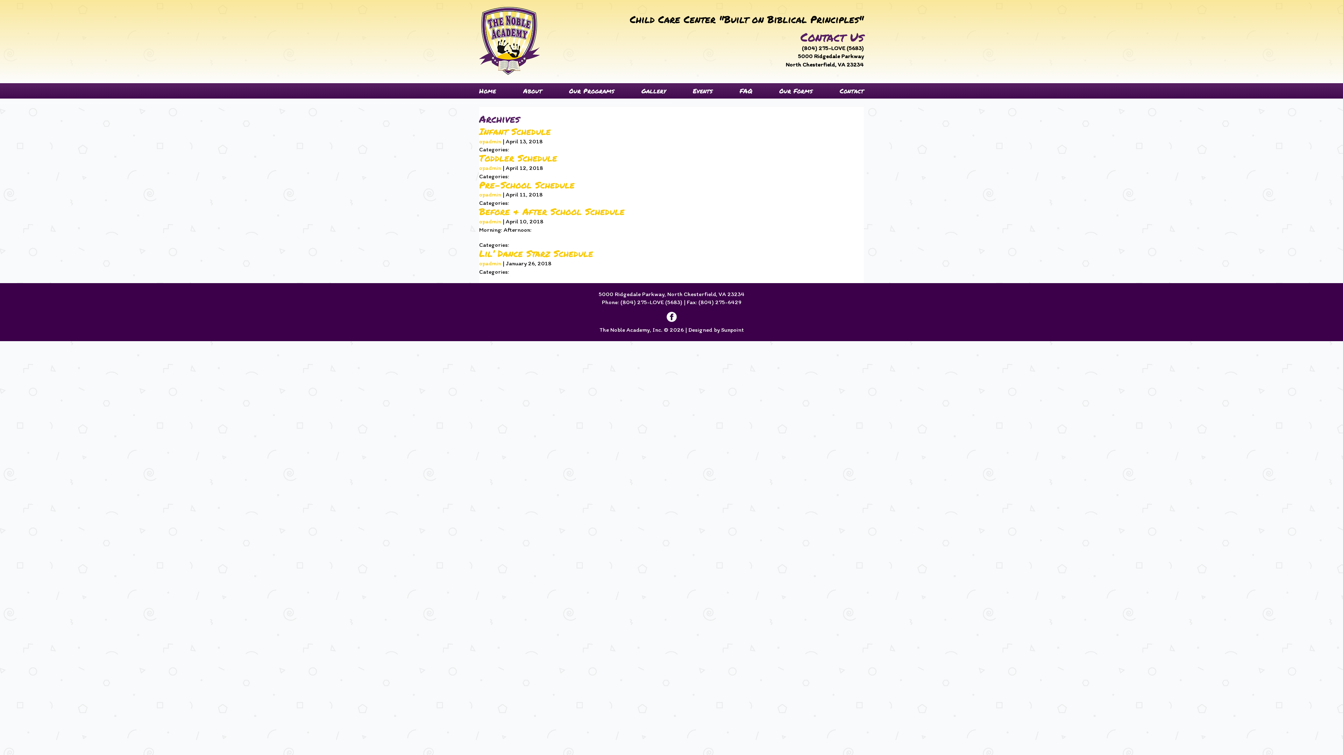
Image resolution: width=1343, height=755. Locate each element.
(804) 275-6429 (719, 302)
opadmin (490, 141)
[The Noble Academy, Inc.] (509, 41)
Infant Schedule (515, 131)
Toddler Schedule (518, 158)
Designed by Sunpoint (716, 329)
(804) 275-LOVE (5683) (833, 47)
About (532, 90)
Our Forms (795, 90)
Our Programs (591, 90)
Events (702, 90)
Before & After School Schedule (552, 211)
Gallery (653, 90)
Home (487, 90)
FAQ (746, 90)
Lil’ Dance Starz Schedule (536, 253)
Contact (852, 90)
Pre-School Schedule (527, 185)
